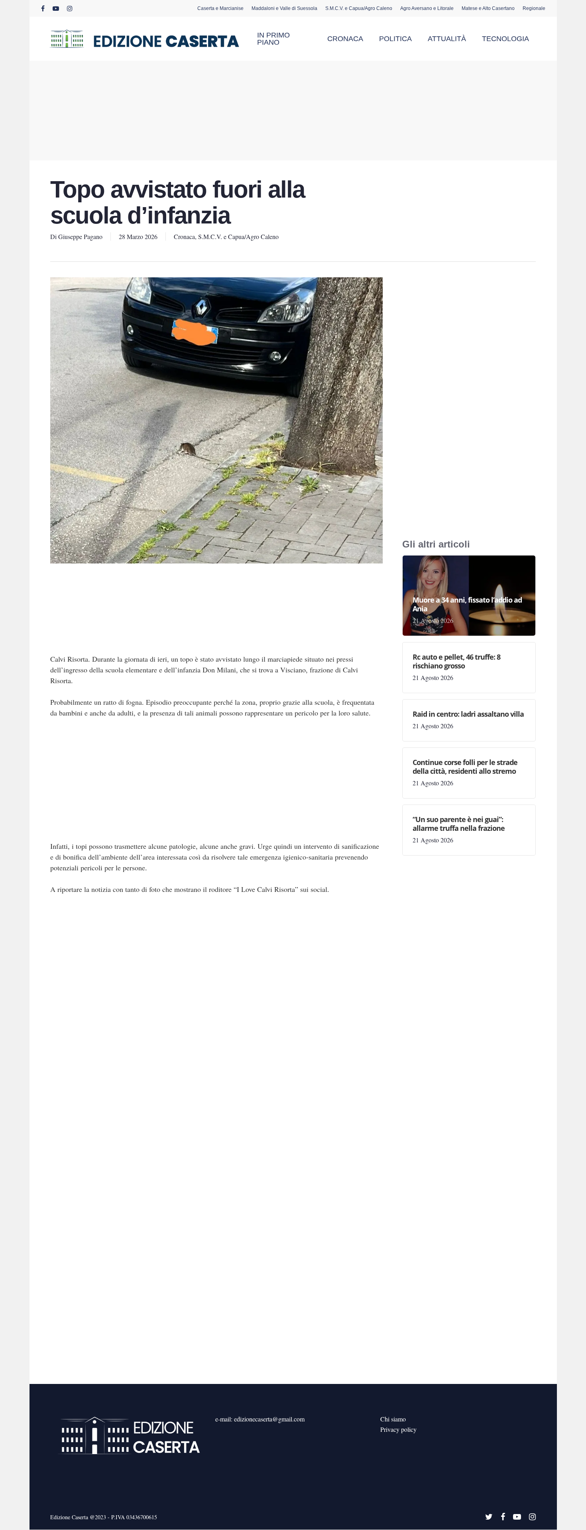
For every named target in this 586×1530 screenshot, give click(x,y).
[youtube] (56, 8)
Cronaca (184, 236)
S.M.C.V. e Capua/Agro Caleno (238, 236)
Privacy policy (398, 1429)
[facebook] (43, 8)
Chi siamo (393, 1419)
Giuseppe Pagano (80, 236)
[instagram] (70, 8)
